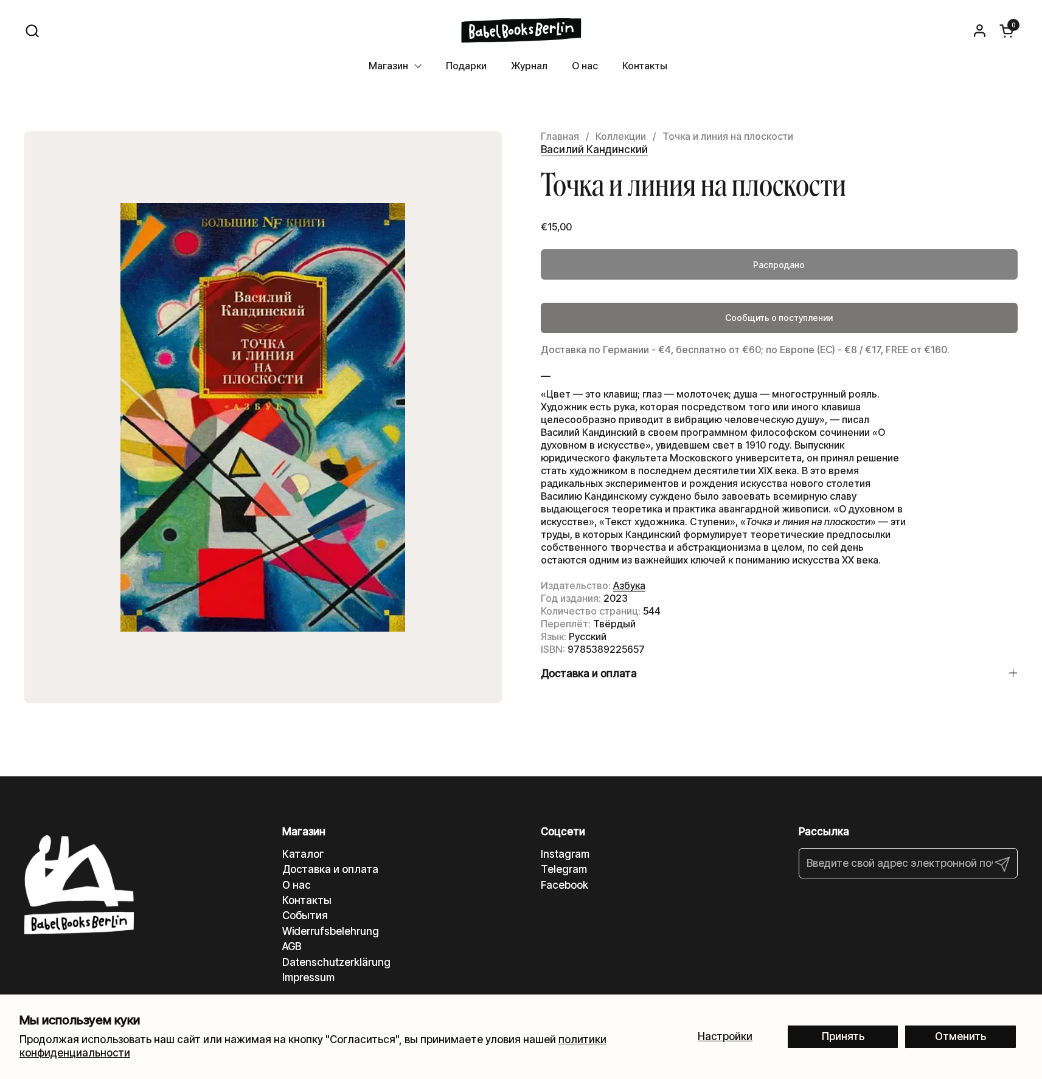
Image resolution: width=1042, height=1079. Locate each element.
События (305, 915)
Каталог (303, 854)
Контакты (307, 900)
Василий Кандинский (594, 149)
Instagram (565, 854)
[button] (32, 30)
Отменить (960, 1036)
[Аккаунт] (979, 30)
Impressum (308, 977)
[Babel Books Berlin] (521, 30)
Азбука (629, 585)
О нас (296, 885)
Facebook (564, 885)
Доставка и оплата (330, 869)
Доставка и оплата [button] (589, 673)
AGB (291, 946)
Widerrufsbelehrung (330, 931)
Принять (843, 1036)
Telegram (564, 869)
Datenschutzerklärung (336, 962)
